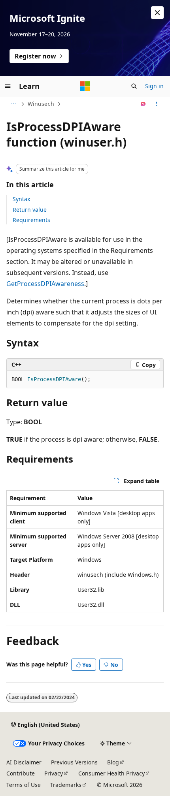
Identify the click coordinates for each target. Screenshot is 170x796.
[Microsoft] (85, 86)
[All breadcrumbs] (13, 104)
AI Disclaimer (24, 762)
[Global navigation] (8, 86)
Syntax (21, 199)
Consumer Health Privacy (111, 773)
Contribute (20, 773)
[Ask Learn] (143, 104)
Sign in (154, 86)
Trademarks (65, 784)
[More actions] (157, 104)
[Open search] (134, 86)
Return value (30, 209)
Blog (113, 762)
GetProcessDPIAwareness (45, 283)
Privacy (53, 773)
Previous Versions (74, 762)
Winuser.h (41, 103)
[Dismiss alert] (157, 12)
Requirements (31, 220)
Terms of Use (23, 784)
